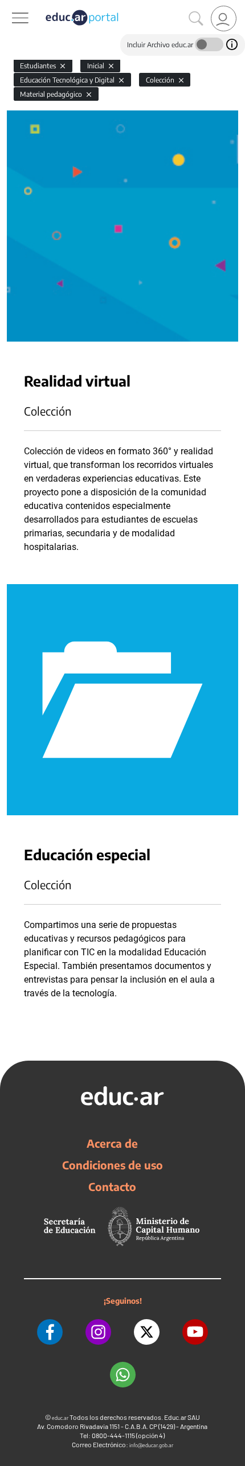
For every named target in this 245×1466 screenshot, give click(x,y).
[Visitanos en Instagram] (98, 1331)
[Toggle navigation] (10, 6)
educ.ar (60, 1418)
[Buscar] (196, 19)
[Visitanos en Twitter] (146, 1331)
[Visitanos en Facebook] (49, 1331)
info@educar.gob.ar (151, 1445)
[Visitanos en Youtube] (195, 1331)
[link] (223, 18)
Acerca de (112, 1143)
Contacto (112, 1186)
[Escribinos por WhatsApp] (122, 1374)
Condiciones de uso (112, 1165)
